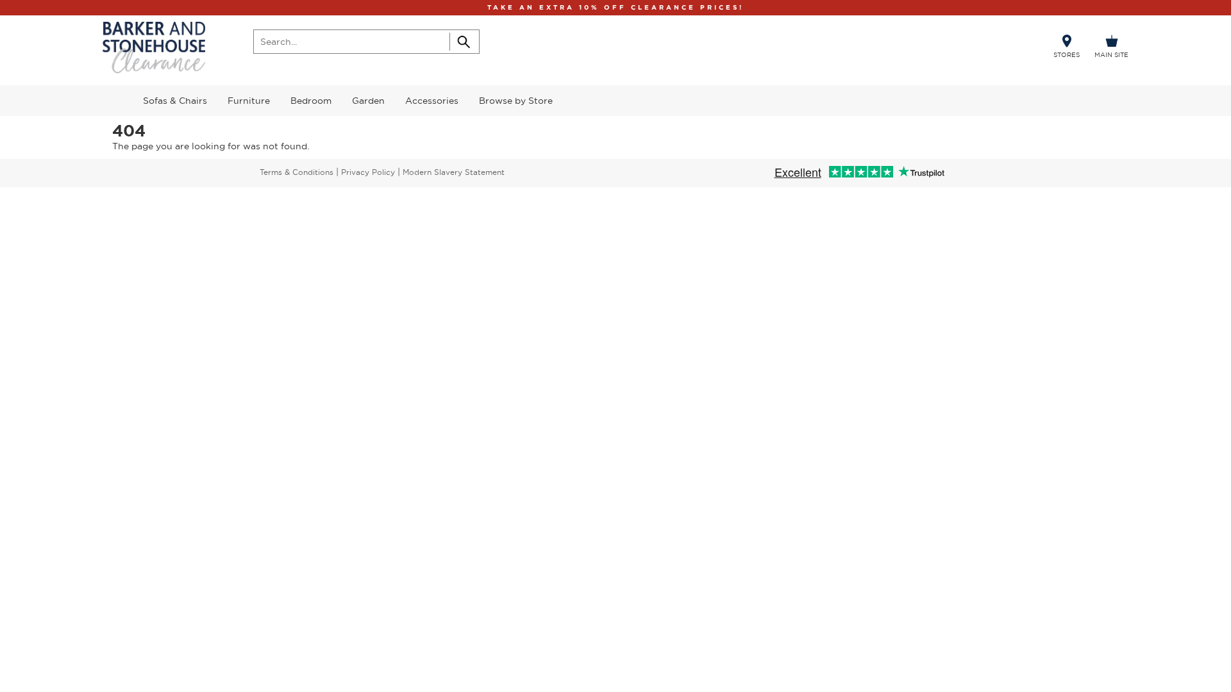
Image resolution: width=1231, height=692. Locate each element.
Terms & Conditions (296, 172)
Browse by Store (516, 100)
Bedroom (310, 100)
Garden (368, 100)
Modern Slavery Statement (454, 172)
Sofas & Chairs (175, 100)
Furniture (249, 100)
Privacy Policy (368, 172)
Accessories (431, 100)
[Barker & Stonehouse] (154, 47)
